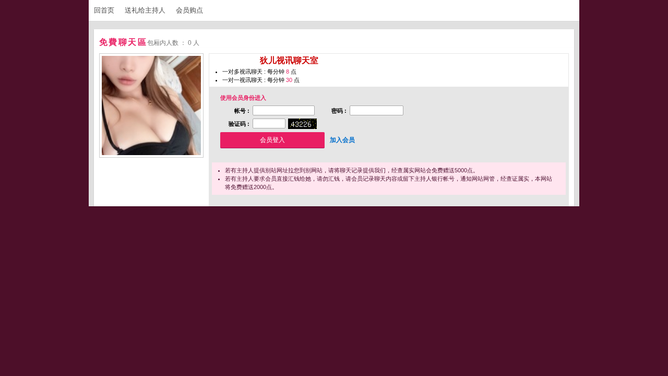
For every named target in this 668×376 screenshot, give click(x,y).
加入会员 (342, 140)
